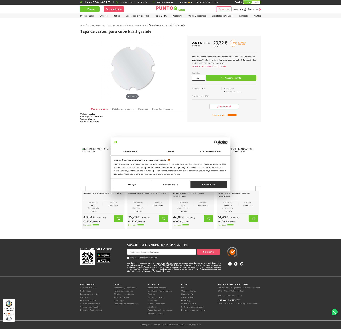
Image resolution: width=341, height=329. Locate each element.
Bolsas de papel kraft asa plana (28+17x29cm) (147, 193)
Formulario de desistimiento (126, 303)
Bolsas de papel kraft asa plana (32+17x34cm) (102, 193)
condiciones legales (148, 258)
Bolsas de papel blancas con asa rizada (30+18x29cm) (234, 194)
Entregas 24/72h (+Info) (207, 2)
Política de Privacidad (123, 291)
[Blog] (255, 240)
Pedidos (151, 294)
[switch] (9, 318)
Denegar (132, 184)
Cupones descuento (156, 303)
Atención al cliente (165, 2)
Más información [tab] (99, 109)
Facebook (230, 264)
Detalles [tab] (170, 151)
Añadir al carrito (233, 78)
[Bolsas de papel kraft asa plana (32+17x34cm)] (103, 169)
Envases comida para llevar (193, 310)
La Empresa (85, 291)
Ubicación (84, 297)
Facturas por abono (156, 297)
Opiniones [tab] (143, 109)
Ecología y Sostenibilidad (91, 310)
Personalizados (114, 9)
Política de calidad (88, 300)
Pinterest (241, 263)
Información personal (157, 287)
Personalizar (169, 184)
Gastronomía (187, 294)
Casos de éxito (187, 297)
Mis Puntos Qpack (156, 313)
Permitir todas (208, 184)
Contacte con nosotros (90, 307)
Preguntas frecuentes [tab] (162, 109)
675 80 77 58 (126, 2)
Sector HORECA (188, 303)
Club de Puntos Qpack (90, 303)
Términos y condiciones (124, 294)
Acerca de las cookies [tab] (210, 151)
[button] (197, 15)
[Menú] (13, 300)
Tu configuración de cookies (160, 310)
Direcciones (153, 300)
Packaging (185, 300)
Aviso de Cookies (121, 297)
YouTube (236, 264)
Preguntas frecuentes (89, 294)
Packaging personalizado (192, 307)
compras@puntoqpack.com (247, 303)
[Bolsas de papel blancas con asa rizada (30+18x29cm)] (238, 169)
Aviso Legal (119, 300)
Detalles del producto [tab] (123, 109)
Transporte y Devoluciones (125, 287)
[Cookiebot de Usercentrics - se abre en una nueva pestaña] (216, 143)
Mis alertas (152, 307)
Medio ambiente (188, 291)
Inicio (183, 287)
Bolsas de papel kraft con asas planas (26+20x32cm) (188, 194)
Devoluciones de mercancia (160, 291)
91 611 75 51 (223, 295)
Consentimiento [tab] (130, 151)
